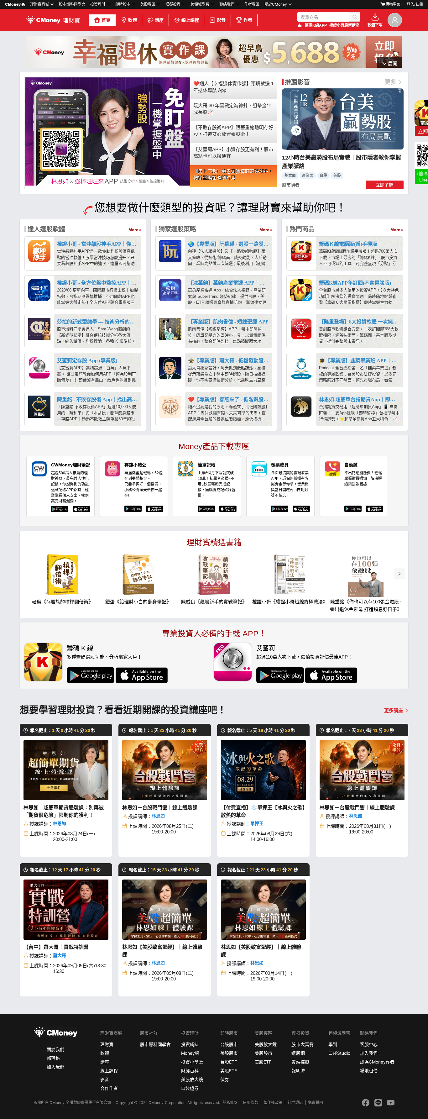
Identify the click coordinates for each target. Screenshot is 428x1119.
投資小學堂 (192, 1061)
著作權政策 (273, 1102)
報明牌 (298, 1070)
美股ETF (228, 1070)
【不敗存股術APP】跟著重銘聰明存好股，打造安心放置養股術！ (233, 131)
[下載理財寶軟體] (214, 66)
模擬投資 (172, 4)
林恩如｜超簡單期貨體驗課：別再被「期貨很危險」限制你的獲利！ (63, 811)
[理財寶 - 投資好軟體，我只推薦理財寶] (53, 20)
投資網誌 (190, 1044)
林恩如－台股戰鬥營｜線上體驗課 (159, 807)
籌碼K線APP (316, 25)
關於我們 (55, 1049)
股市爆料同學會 (72, 4)
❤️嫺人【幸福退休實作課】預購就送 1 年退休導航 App (233, 87)
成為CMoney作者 (377, 1061)
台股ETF (228, 1061)
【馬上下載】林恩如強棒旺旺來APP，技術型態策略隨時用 (233, 175)
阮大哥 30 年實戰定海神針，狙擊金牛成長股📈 (232, 109)
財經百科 (190, 1070)
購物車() (393, 4)
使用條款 (250, 1102)
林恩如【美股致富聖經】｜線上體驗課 (162, 950)
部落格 (53, 1058)
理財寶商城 (39, 4)
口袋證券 (190, 1088)
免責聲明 (315, 1102)
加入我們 (55, 1066)
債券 (224, 1079)
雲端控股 (300, 1061)
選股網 (298, 1053)
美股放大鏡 (192, 1079)
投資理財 (97, 4)
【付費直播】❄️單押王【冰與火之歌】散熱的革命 (263, 811)
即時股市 (122, 4)
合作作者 (109, 1088)
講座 (159, 20)
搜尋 (354, 17)
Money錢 (190, 1053)
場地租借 (369, 1070)
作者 (247, 20)
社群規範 (295, 1102)
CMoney (13, 4)
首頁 (106, 20)
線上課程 (190, 20)
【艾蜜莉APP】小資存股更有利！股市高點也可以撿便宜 (233, 153)
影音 (221, 20)
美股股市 (229, 1053)
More (133, 230)
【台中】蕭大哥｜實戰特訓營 (56, 947)
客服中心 (369, 1044)
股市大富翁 (302, 1044)
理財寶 (106, 1044)
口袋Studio (339, 1053)
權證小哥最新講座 (344, 25)
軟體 (132, 20)
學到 (332, 1044)
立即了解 (384, 184)
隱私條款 (229, 1102)
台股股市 (229, 1044)
